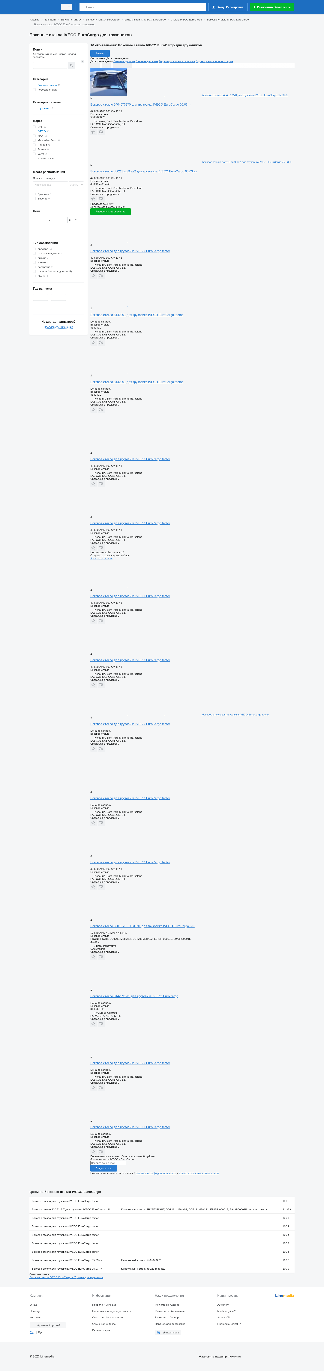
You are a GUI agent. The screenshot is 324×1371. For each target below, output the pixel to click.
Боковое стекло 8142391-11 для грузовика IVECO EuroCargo (134, 996)
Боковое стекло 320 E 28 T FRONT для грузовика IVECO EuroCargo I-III (142, 926)
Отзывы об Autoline (104, 1323)
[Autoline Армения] (43, 7)
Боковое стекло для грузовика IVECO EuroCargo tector (130, 251)
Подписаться (104, 1168)
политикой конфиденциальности (156, 1173)
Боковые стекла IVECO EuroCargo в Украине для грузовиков (66, 1277)
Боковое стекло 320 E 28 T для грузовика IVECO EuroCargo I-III (71, 1209)
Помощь (35, 1311)
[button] (93, 132)
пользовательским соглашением (199, 1173)
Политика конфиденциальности (111, 1311)
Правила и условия (104, 1304)
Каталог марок (101, 1330)
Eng (32, 1332)
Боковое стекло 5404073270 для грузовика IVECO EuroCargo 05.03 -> (140, 104)
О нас (33, 1304)
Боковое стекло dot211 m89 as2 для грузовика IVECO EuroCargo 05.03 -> (143, 171)
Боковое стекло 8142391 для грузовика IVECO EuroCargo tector (136, 315)
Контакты (35, 1317)
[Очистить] (82, 61)
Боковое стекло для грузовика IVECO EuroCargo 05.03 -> (67, 1260)
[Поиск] (83, 7)
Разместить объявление (110, 211)
